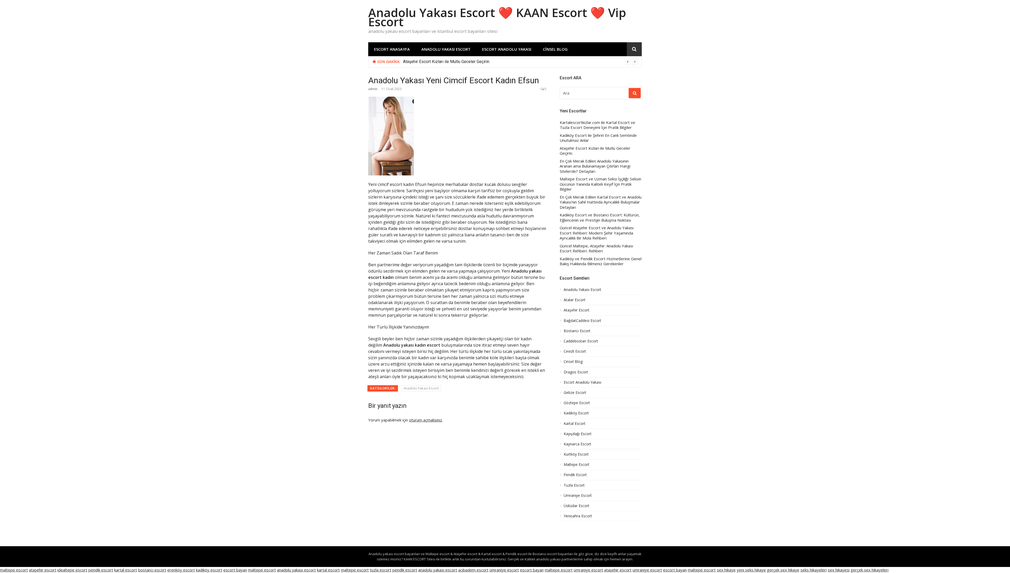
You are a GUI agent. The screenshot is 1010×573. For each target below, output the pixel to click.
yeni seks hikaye (751, 569)
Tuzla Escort (574, 485)
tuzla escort (380, 569)
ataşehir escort (42, 569)
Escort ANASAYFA (392, 49)
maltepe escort (14, 569)
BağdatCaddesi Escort (582, 320)
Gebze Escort (575, 392)
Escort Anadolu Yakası (506, 49)
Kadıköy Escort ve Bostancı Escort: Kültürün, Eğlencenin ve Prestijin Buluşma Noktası (600, 217)
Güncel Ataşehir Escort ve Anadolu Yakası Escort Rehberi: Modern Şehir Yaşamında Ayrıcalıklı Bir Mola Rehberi (597, 233)
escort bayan (235, 569)
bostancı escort (152, 569)
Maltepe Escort (576, 464)
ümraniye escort (504, 569)
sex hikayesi (839, 569)
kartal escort (125, 569)
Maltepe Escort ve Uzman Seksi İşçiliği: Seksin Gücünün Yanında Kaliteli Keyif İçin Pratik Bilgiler (600, 184)
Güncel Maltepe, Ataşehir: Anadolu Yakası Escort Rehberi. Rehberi (596, 248)
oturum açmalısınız (425, 420)
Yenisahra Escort (578, 516)
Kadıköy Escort (576, 413)
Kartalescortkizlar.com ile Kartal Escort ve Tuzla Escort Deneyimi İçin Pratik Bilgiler (597, 125)
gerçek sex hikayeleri (869, 569)
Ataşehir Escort (576, 310)
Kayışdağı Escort (578, 433)
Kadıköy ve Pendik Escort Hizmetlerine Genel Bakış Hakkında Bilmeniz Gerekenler (601, 261)
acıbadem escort (473, 569)
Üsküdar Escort (576, 505)
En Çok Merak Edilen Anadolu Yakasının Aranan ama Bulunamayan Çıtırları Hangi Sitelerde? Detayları (595, 166)
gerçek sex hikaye (783, 569)
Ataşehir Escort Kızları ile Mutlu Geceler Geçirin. (446, 61)
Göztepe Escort (577, 402)
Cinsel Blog (555, 49)
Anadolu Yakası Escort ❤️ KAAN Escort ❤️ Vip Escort (497, 17)
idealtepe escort (72, 569)
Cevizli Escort (575, 351)
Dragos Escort (576, 372)
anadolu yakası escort (296, 569)
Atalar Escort (574, 300)
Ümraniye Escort (578, 495)
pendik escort (100, 569)
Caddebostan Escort (581, 341)
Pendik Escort (575, 474)
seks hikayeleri (813, 569)
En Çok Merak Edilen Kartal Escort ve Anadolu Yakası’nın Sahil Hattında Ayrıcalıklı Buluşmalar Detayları (601, 202)
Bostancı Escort (577, 331)
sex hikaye (726, 569)
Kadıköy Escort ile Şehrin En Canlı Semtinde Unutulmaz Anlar (598, 138)
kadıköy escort (209, 569)
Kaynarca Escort (577, 444)
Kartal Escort (574, 423)
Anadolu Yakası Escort (446, 49)
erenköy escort (181, 569)
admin (372, 89)
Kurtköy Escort (576, 454)
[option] (520, 62)
